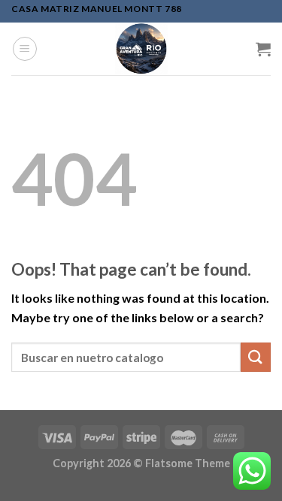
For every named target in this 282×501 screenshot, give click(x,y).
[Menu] (25, 49)
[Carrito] (263, 48)
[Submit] (256, 357)
